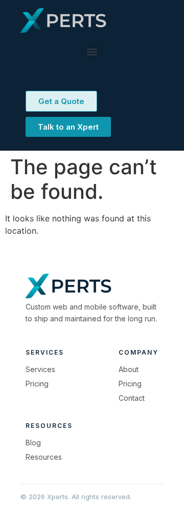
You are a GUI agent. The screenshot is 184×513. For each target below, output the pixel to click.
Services (40, 369)
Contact (132, 398)
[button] (92, 51)
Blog (33, 442)
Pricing (37, 383)
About (129, 369)
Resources (44, 457)
